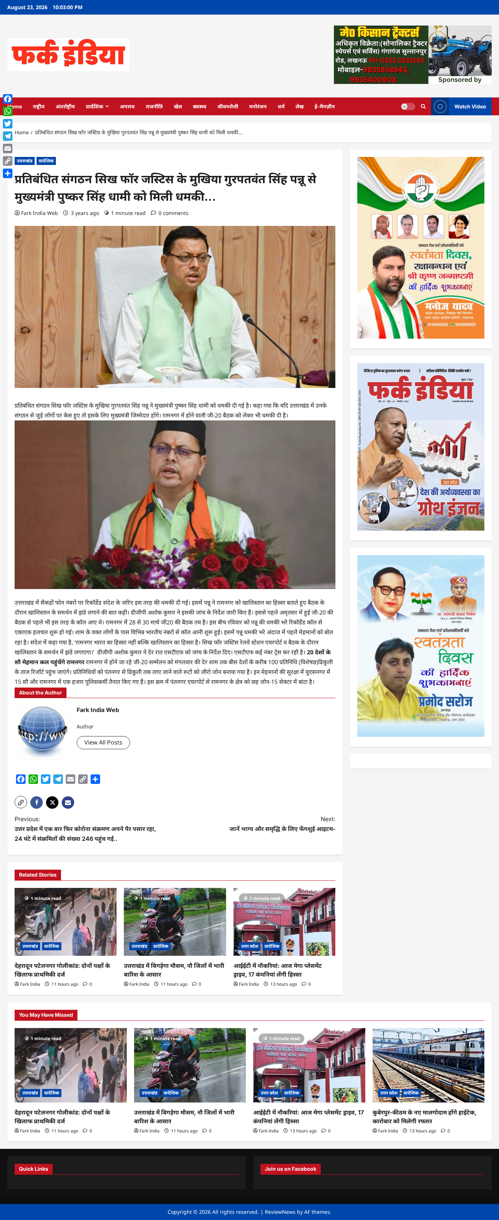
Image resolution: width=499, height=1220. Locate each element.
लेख (300, 106)
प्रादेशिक (94, 106)
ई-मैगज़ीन (325, 106)
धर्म (281, 106)
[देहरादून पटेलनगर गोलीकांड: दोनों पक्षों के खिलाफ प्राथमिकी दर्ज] (66, 922)
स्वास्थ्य (199, 106)
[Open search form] (423, 106)
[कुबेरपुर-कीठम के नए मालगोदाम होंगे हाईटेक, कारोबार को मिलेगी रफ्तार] (429, 1065)
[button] (21, 802)
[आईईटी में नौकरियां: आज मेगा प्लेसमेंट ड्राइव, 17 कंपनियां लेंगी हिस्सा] (284, 922)
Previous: (85, 828)
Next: (282, 823)
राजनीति (154, 106)
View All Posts (103, 742)
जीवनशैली (227, 106)
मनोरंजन (258, 106)
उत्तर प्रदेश (249, 946)
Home (14, 106)
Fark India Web (39, 212)
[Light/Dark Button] (408, 106)
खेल (178, 106)
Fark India (30, 984)
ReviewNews (280, 1211)
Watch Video (470, 106)
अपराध (127, 106)
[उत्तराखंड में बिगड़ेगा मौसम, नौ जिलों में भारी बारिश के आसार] (175, 922)
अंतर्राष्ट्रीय (65, 106)
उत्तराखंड (25, 161)
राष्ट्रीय (39, 106)
